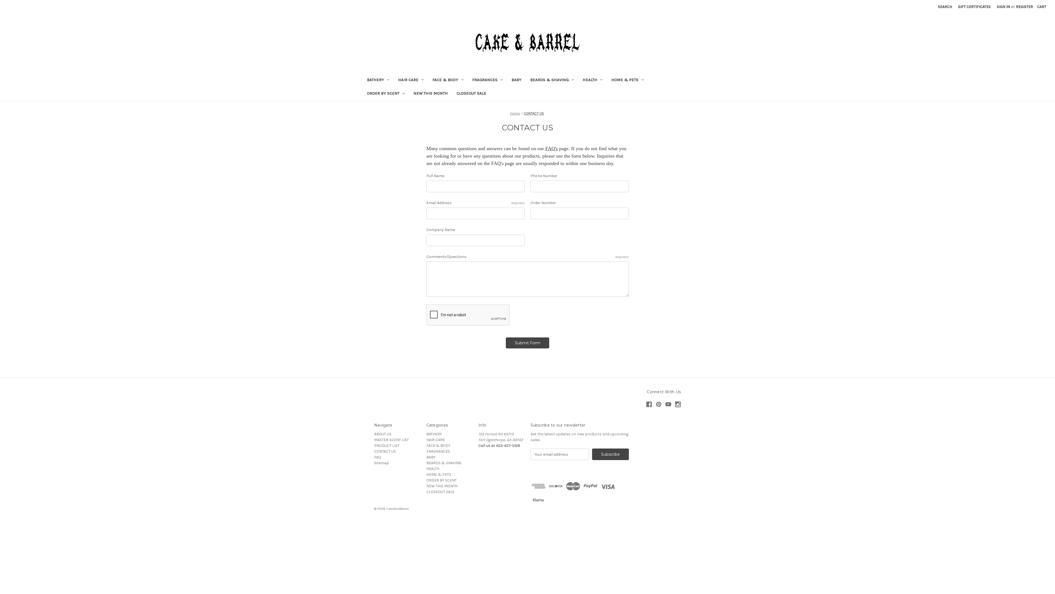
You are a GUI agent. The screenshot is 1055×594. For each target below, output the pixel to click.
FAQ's (551, 148)
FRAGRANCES (485, 79)
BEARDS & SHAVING (549, 79)
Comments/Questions (527, 256)
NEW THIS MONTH (430, 93)
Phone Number (544, 176)
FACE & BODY (445, 79)
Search (945, 6)
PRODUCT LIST (386, 445)
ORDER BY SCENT (383, 93)
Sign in (1003, 6)
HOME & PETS (624, 79)
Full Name (435, 176)
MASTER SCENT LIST (391, 440)
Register (1024, 6)
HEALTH (590, 79)
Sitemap (381, 463)
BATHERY (375, 79)
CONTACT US (385, 451)
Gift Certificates (974, 6)
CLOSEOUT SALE (471, 93)
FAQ (377, 457)
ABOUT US (383, 434)
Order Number (543, 202)
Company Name (440, 229)
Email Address (475, 202)
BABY (516, 79)
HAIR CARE (408, 79)
